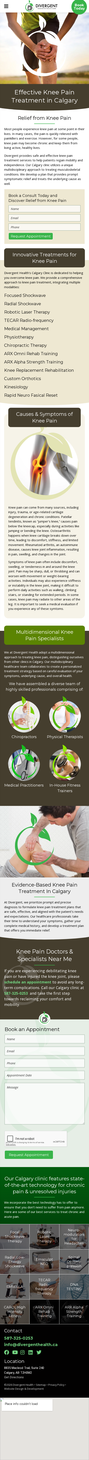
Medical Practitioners (24, 785)
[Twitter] (40, 1352)
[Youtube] (15, 1352)
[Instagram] (24, 1352)
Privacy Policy (56, 1385)
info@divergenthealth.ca (31, 1344)
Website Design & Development (24, 1389)
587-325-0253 (16, 993)
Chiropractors (24, 737)
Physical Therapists (65, 737)
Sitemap (41, 1385)
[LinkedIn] (32, 1352)
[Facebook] (7, 1352)
